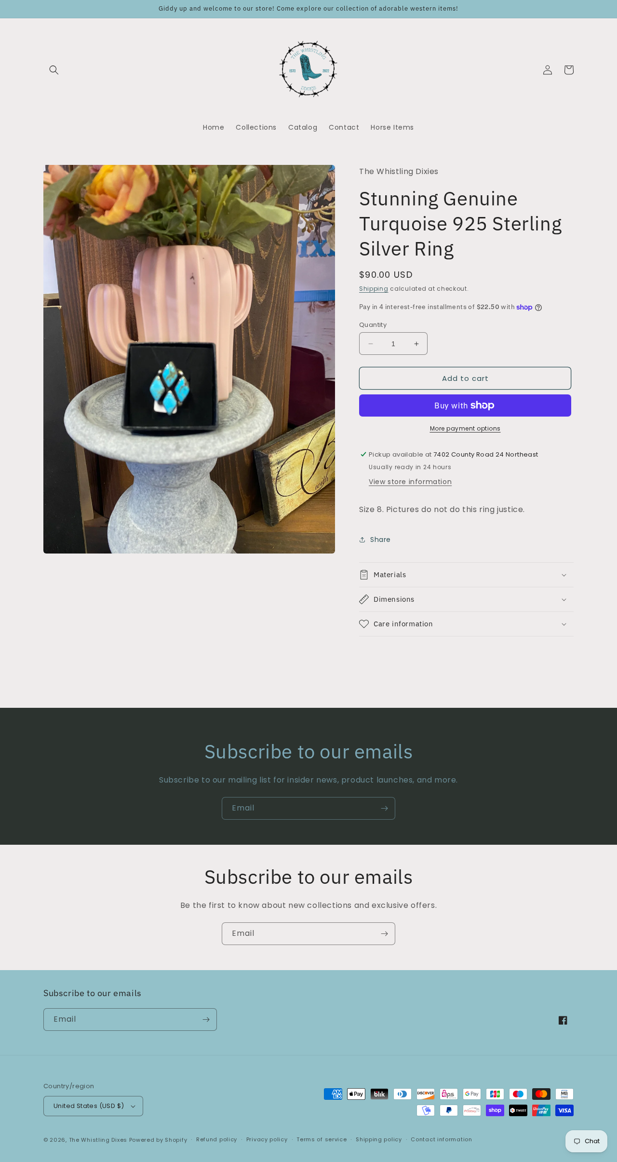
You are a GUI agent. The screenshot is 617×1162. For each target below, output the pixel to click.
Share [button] (380, 539)
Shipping (374, 288)
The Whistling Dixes (99, 1140)
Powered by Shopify (158, 1140)
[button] (54, 70)
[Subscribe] (384, 808)
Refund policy (216, 1139)
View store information (410, 481)
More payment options (465, 428)
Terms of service (321, 1139)
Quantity (373, 324)
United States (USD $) (89, 1105)
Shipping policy (379, 1139)
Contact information (441, 1139)
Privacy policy (267, 1139)
